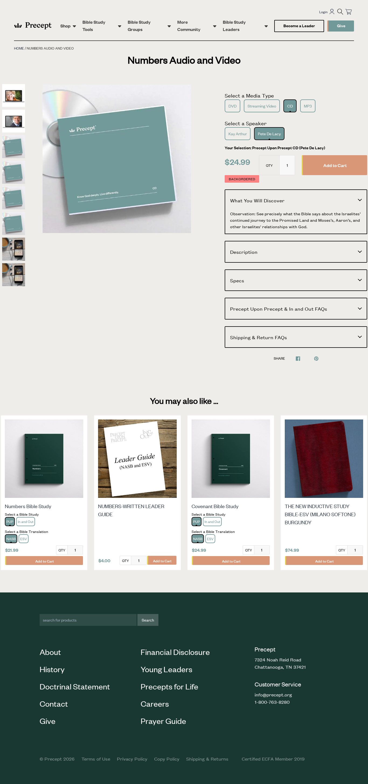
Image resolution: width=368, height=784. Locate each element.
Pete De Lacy (269, 133)
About (50, 652)
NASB (11, 538)
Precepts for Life (169, 686)
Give (341, 25)
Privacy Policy (132, 759)
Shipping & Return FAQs (258, 337)
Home (19, 48)
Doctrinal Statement (75, 686)
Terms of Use (95, 759)
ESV (23, 538)
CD (290, 106)
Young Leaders (166, 669)
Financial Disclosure (175, 652)
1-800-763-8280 (272, 702)
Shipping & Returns (207, 759)
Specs (237, 280)
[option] (117, 159)
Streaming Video (262, 106)
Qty (269, 165)
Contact (54, 703)
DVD (232, 106)
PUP (9, 521)
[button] (340, 12)
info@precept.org (273, 695)
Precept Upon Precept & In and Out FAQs (278, 308)
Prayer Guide (163, 721)
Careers (155, 703)
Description (244, 251)
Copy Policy (166, 759)
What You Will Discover (257, 200)
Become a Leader (299, 25)
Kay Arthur (237, 133)
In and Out (25, 521)
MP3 (308, 106)
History (52, 669)
